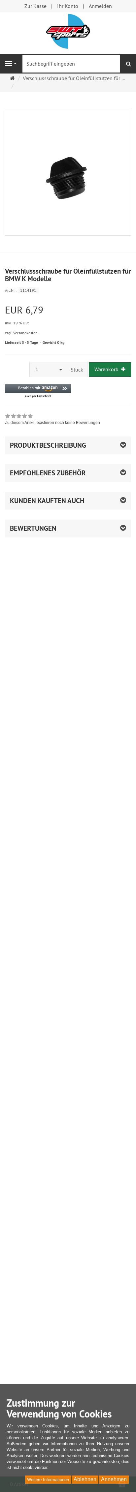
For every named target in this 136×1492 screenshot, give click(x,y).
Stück (77, 369)
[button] (38, 391)
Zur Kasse (35, 6)
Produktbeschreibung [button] (48, 445)
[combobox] (48, 369)
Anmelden (100, 6)
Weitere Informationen (48, 1479)
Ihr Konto (67, 6)
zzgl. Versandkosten (21, 332)
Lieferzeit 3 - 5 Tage (21, 342)
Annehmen (114, 1479)
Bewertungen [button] (33, 528)
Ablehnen (85, 1479)
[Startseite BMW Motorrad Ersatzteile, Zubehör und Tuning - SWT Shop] (68, 30)
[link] (52, 420)
